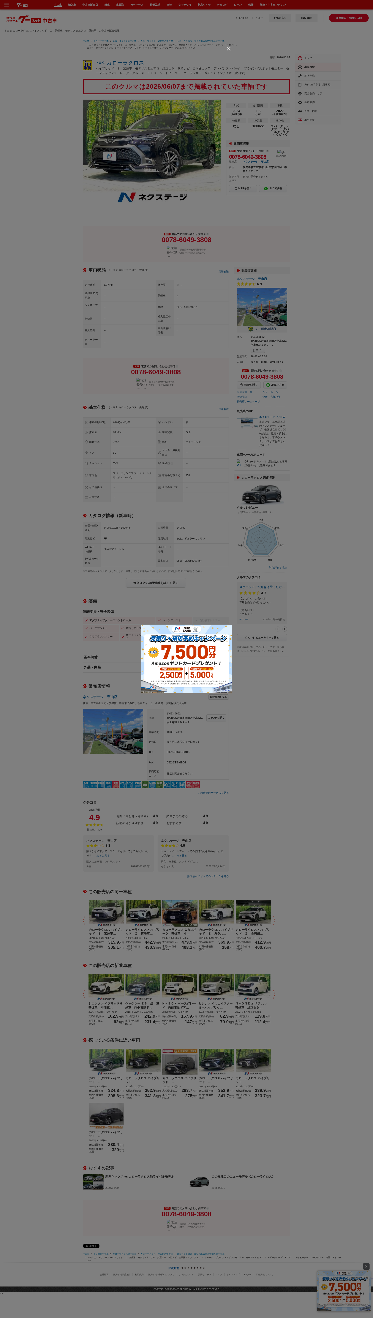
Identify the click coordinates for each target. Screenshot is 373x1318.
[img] (229, 48)
